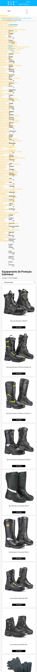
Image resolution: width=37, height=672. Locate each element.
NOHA (2, 208)
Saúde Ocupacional (11, 252)
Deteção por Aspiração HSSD (8, 22)
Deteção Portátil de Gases (7, 144)
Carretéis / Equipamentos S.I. (8, 68)
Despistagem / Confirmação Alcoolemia (11, 140)
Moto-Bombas (4, 79)
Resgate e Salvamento (11, 263)
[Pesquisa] (27, 13)
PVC (1, 89)
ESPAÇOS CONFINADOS (8, 184)
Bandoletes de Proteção (6, 106)
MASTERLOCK (5, 215)
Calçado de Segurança (6, 84)
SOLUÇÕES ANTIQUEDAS (8, 201)
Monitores (3, 169)
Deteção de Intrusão (5, 39)
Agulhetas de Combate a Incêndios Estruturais (12, 158)
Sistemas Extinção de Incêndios (8, 42)
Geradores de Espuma (6, 75)
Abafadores (3, 103)
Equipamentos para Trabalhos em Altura (11, 151)
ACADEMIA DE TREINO (7, 198)
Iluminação (3, 61)
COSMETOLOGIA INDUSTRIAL (10, 230)
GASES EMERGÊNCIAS (7, 205)
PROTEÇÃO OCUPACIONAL (9, 83)
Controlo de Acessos (5, 37)
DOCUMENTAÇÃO (6, 237)
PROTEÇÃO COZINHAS (7, 214)
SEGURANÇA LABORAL (8, 190)
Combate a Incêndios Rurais (7, 170)
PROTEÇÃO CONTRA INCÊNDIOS (11, 65)
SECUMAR (3, 225)
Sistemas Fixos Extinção (6, 81)
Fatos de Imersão (4, 176)
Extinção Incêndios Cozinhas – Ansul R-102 (12, 48)
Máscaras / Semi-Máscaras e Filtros (9, 120)
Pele (1, 87)
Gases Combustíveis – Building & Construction (13, 29)
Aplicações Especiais (5, 20)
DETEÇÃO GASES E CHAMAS (9, 212)
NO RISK (3, 222)
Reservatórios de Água (6, 34)
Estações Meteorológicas (6, 147)
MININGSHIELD (5, 228)
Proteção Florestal (5, 112)
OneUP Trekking (4, 181)
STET (1, 154)
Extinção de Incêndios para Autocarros (10, 50)
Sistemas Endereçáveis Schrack (8, 26)
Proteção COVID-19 (5, 136)
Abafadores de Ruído (6, 104)
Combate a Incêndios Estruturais (9, 156)
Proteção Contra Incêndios (11, 246)
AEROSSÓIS (4, 217)
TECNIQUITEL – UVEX (7, 200)
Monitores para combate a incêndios (10, 78)
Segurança (3, 36)
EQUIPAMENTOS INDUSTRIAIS (10, 53)
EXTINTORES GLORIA (7, 226)
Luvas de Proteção (5, 111)
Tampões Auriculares (5, 108)
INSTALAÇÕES (5, 236)
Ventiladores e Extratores (7, 64)
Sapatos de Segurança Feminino (8, 98)
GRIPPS (2, 219)
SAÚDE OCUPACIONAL (7, 126)
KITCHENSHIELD (5, 209)
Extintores (3, 72)
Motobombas (3, 167)
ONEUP (2, 211)
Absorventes (3, 54)
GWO (1, 186)
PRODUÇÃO (4, 234)
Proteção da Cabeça (5, 109)
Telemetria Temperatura (6, 137)
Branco (2, 95)
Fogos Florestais (4, 73)
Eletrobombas (3, 162)
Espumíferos (3, 70)
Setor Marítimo (4, 23)
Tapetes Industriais (5, 123)
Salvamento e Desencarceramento (9, 172)
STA (1, 148)
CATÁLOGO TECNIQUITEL (8, 197)
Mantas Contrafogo (5, 76)
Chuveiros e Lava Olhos (6, 56)
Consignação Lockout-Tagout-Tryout (10, 100)
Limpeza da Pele (4, 129)
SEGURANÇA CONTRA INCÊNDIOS (11, 189)
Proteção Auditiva (5, 101)
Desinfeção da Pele (5, 133)
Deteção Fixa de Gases (6, 28)
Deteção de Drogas (5, 142)
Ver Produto (19, 327)
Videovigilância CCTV (6, 40)
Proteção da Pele (4, 128)
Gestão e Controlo (5, 59)
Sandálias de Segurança (6, 90)
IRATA (2, 187)
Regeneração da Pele (5, 131)
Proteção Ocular (4, 114)
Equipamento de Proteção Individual (10, 164)
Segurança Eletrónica (11, 257)
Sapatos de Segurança (6, 93)
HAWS (2, 220)
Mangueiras (3, 165)
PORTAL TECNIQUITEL (7, 231)
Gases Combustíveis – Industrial (8, 31)
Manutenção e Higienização (7, 62)
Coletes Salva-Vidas (5, 178)
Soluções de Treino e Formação (8, 173)
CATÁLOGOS (4, 195)
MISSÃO (2, 233)
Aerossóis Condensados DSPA (8, 45)
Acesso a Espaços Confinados (8, 150)
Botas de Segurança (5, 86)
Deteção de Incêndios (6, 18)
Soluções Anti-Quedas (6, 153)
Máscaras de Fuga (5, 119)
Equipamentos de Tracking (7, 145)
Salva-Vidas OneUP (5, 180)
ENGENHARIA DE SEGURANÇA (10, 17)
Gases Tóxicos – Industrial (7, 32)
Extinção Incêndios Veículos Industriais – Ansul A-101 (15, 47)
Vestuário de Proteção (6, 125)
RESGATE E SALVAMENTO (8, 175)
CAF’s (2, 67)
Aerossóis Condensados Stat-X (8, 43)
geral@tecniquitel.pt (23, 4)
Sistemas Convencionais (6, 25)
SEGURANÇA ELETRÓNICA (9, 139)
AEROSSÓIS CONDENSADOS (9, 223)
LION (1, 203)
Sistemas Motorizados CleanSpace (9, 122)
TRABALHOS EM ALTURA (8, 192)
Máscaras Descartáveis (6, 117)
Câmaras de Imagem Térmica (8, 159)
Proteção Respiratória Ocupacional (9, 115)
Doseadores (3, 134)
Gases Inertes (3, 51)
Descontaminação (5, 57)
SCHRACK (3, 206)
